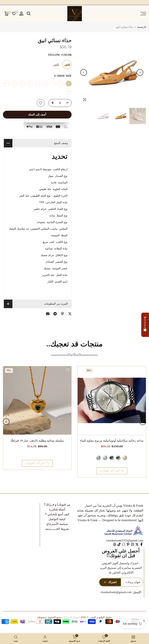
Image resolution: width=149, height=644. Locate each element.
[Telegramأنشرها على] (55, 313)
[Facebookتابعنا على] (141, 544)
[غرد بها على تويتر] (70, 313)
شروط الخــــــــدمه (57, 528)
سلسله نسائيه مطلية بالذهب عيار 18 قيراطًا (37, 440)
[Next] (83, 72)
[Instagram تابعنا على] (132, 544)
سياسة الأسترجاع (57, 523)
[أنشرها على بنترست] (62, 313)
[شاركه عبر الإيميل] (47, 313)
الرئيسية (141, 27)
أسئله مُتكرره (57, 509)
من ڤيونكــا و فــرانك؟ (57, 504)
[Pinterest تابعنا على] (128, 544)
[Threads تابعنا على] (114, 544)
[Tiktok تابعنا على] (119, 544)
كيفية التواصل (57, 519)
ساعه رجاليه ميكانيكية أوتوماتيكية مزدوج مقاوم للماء (112, 440)
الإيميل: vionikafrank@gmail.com (120, 592)
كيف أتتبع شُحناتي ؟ (57, 514)
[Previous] (140, 72)
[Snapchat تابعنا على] (123, 544)
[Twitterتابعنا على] (137, 544)
